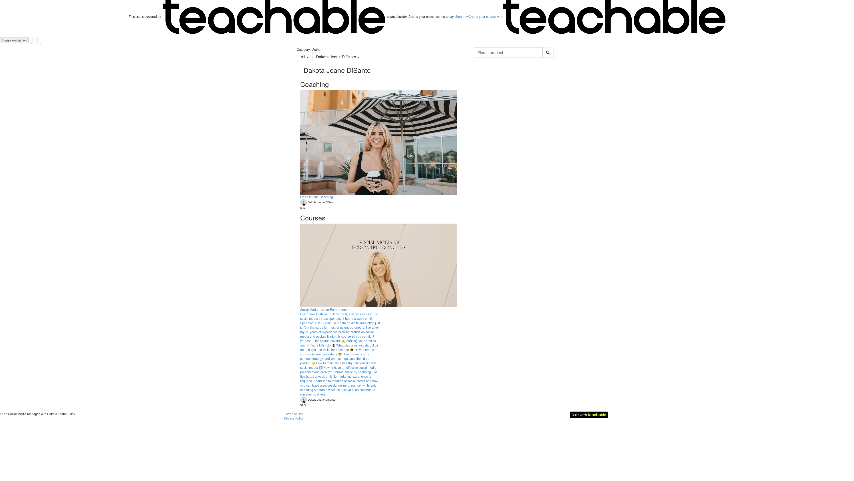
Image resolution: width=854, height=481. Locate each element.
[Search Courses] (548, 52)
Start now (462, 16)
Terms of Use (293, 414)
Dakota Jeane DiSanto (336, 56)
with (486, 16)
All (303, 56)
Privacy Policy (294, 418)
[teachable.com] (274, 16)
